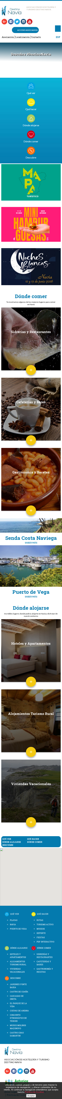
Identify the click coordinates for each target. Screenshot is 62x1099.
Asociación (8, 37)
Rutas (40, 920)
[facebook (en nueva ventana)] (11, 21)
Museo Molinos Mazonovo (18, 1027)
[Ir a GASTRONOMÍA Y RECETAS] (31, 514)
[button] (24, 854)
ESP (58, 37)
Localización (22, 37)
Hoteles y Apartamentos (31, 643)
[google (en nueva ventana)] (4, 21)
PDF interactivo (45, 941)
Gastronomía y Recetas (30, 472)
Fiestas (41, 937)
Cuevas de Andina (19, 1010)
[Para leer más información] (31, 182)
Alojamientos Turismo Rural (31, 714)
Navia (13, 924)
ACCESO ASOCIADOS (27, 30)
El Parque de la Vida (18, 1005)
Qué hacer (31, 109)
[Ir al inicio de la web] (13, 14)
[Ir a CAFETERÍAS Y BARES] (31, 444)
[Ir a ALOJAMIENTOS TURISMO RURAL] (31, 756)
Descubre (31, 157)
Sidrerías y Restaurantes (31, 332)
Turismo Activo (45, 924)
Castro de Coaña (19, 991)
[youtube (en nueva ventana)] (30, 21)
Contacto (36, 37)
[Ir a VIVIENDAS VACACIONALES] (31, 826)
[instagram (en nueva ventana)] (23, 21)
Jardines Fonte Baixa (18, 986)
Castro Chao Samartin (17, 1034)
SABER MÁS (31, 542)
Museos (41, 928)
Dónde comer (31, 141)
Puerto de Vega (18, 928)
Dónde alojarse (31, 125)
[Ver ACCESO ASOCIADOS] (15, 1055)
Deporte (41, 933)
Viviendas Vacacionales (31, 784)
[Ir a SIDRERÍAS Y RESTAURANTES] (31, 374)
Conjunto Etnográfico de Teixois (18, 1018)
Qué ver (31, 92)
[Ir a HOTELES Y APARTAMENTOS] (31, 685)
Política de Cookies (34, 1092)
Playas (13, 920)
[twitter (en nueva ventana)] (17, 21)
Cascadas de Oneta (17, 997)
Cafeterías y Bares (31, 402)
